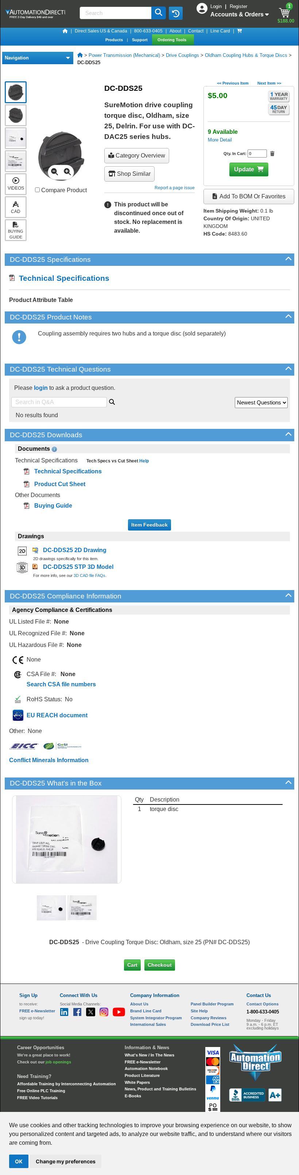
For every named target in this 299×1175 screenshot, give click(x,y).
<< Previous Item (233, 83)
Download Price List (210, 1024)
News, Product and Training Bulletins (160, 1089)
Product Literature (142, 1075)
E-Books (133, 1096)
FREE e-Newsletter (142, 1062)
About (175, 31)
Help (143, 461)
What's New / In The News (149, 1055)
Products (114, 40)
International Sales (148, 1024)
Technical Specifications (62, 278)
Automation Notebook (146, 1068)
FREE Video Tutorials (37, 1097)
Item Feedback (149, 525)
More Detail (220, 140)
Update (244, 169)
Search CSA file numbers (61, 684)
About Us (139, 1004)
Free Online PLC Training (41, 1091)
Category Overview (139, 155)
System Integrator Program (156, 1018)
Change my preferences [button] (66, 1161)
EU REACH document (57, 715)
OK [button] (19, 1161)
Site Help (199, 1011)
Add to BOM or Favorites (252, 196)
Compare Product (63, 190)
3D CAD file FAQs (89, 575)
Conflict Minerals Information (49, 760)
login (41, 388)
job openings (58, 1062)
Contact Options (262, 1004)
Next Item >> (269, 83)
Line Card (220, 31)
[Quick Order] (239, 31)
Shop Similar (133, 174)
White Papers (137, 1082)
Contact (195, 31)
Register (238, 6)
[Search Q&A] (112, 401)
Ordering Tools (172, 40)
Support (140, 40)
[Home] (65, 31)
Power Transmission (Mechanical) (124, 55)
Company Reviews (208, 1018)
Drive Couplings (182, 55)
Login (216, 6)
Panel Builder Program (212, 1004)
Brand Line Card (146, 1011)
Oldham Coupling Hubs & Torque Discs (246, 55)
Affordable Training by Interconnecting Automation (66, 1084)
